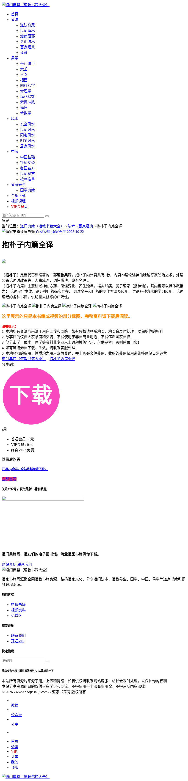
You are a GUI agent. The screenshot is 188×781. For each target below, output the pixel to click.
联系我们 (24, 564)
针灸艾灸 (27, 163)
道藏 (24, 53)
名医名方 (27, 168)
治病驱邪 (27, 36)
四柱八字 (27, 86)
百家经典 (27, 47)
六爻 (24, 75)
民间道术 (27, 31)
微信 (14, 705)
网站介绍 (9, 564)
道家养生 (59, 232)
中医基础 (27, 157)
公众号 (16, 715)
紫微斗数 (27, 102)
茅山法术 (27, 42)
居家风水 (27, 146)
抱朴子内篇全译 (62, 359)
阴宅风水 (27, 141)
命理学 (25, 91)
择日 (24, 108)
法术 (71, 226)
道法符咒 (27, 25)
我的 (14, 762)
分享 (14, 724)
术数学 (25, 113)
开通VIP (17, 641)
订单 (14, 757)
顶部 (14, 768)
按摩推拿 (27, 179)
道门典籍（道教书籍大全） (42, 226)
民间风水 (27, 130)
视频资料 (18, 610)
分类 (14, 747)
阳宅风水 (27, 135)
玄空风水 (27, 124)
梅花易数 (27, 97)
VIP (14, 751)
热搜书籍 (18, 605)
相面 (24, 80)
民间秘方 (27, 174)
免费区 (16, 616)
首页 (14, 741)
